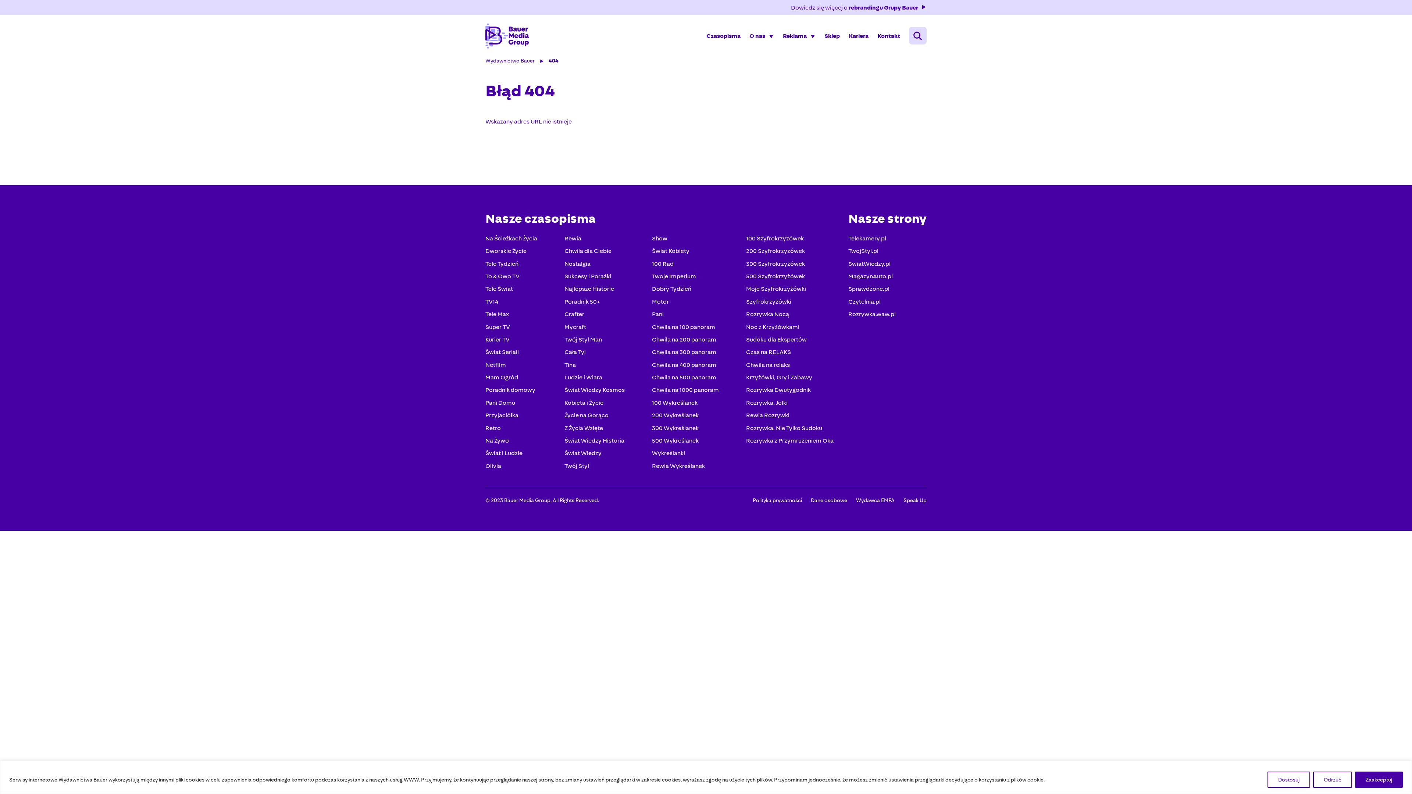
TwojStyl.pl (863, 250)
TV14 (491, 301)
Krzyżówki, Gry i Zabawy (779, 377)
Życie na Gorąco (586, 415)
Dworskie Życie (506, 250)
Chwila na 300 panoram (684, 351)
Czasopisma (723, 35)
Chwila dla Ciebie (587, 250)
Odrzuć (1332, 780)
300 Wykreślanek (675, 428)
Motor (660, 301)
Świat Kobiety (670, 250)
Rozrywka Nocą (767, 314)
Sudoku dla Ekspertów (776, 339)
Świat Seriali (502, 351)
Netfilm (495, 364)
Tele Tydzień (501, 263)
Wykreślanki (668, 453)
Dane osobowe (829, 500)
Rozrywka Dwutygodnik (778, 389)
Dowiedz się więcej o (854, 7)
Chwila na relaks (768, 364)
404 (554, 61)
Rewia (572, 238)
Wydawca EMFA (875, 500)
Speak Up (915, 500)
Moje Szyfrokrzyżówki (776, 288)
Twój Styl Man (583, 339)
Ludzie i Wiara (583, 377)
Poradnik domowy (510, 389)
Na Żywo (497, 440)
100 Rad (663, 263)
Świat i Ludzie (504, 453)
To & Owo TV (502, 276)
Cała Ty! (575, 351)
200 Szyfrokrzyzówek (775, 250)
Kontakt (888, 35)
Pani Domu (500, 402)
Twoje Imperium (674, 276)
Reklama (795, 35)
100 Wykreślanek (675, 402)
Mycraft (575, 326)
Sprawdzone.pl (868, 288)
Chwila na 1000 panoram (685, 389)
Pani (658, 314)
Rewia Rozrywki (767, 415)
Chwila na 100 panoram (683, 326)
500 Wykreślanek (675, 440)
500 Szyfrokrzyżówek (775, 276)
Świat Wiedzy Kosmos (594, 389)
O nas (757, 35)
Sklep (832, 35)
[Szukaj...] (918, 35)
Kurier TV (497, 339)
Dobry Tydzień (671, 288)
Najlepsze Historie (589, 288)
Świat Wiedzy (583, 453)
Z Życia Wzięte (583, 428)
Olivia (493, 465)
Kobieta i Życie (583, 402)
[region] (706, 777)
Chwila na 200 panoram (684, 339)
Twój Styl (576, 465)
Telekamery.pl (867, 238)
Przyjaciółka (501, 415)
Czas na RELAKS (768, 351)
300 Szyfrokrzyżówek (775, 263)
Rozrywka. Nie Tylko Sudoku (784, 428)
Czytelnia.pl (864, 301)
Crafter (574, 314)
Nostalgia (577, 263)
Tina (570, 364)
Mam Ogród (501, 377)
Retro (493, 428)
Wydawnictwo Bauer (510, 61)
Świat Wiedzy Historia (594, 440)
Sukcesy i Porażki (587, 276)
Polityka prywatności (777, 500)
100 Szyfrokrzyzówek (775, 238)
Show (659, 238)
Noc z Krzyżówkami (772, 326)
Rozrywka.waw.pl (872, 314)
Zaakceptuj (1379, 780)
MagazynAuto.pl (870, 276)
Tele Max (497, 314)
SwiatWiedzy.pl (869, 263)
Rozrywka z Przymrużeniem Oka (790, 440)
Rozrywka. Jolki (767, 402)
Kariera (859, 35)
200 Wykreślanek (675, 415)
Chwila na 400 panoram (684, 364)
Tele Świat (499, 288)
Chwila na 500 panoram (684, 377)
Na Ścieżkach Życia (511, 238)
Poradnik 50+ (582, 301)
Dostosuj (1288, 780)
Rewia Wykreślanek (678, 465)
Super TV (497, 326)
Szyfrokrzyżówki (768, 301)
